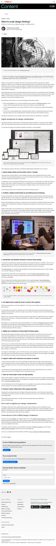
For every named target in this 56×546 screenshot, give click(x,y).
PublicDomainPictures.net (24, 70)
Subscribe (6, 480)
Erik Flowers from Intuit (43, 322)
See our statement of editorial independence (39, 431)
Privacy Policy (20, 506)
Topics (8, 18)
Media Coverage (5, 509)
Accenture (33, 162)
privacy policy (13, 483)
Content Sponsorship (6, 517)
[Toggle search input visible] (54, 1)
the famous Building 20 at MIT (12, 381)
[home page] (8, 1)
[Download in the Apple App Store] (35, 508)
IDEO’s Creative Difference (38, 274)
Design (9, 437)
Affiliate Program (5, 513)
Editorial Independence (21, 542)
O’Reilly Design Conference (39, 419)
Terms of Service (5, 542)
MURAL (14, 419)
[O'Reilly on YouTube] (10, 492)
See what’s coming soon (10, 462)
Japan (3, 527)
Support (20, 499)
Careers (3, 504)
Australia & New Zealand (7, 525)
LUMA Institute (7, 269)
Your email (5, 469)
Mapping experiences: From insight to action (31, 76)
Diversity (3, 515)
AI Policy (19, 509)
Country (4, 475)
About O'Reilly (5, 499)
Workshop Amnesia (41, 103)
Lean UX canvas (34, 280)
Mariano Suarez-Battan (13, 28)
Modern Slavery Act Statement (34, 542)
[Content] (12, 6)
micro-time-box (45, 318)
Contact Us (20, 502)
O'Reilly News (4, 506)
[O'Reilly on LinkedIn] (7, 492)
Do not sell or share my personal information (11, 537)
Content (3, 18)
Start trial (6, 450)
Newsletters (20, 504)
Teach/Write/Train (6, 502)
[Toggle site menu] (1, 1)
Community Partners (6, 511)
